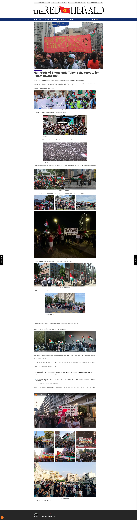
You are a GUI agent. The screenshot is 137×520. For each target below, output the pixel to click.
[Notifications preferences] (2, 517)
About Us (68, 513)
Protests (40, 500)
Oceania (53, 516)
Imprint (58, 513)
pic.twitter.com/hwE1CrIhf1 (86, 372)
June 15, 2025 (55, 366)
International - (36, 516)
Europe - (50, 516)
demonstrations (48, 86)
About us (41, 19)
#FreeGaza (78, 372)
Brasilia (82, 193)
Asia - (45, 516)
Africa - (48, 516)
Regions (63, 19)
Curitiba (67, 193)
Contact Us (74, 513)
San (35, 139)
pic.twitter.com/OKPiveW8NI (40, 363)
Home (35, 19)
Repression (43, 500)
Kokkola (36, 328)
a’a (36, 139)
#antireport (75, 362)
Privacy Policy (63, 513)
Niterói (71, 193)
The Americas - (41, 516)
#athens (93, 362)
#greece (89, 362)
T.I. (34, 78)
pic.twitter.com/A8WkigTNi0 (40, 380)
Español (70, 19)
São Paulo (84, 165)
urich (36, 290)
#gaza (64, 372)
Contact (47, 19)
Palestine (37, 500)
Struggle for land (48, 500)
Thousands (36, 112)
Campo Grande (50, 193)
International (55, 19)
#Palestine (84, 362)
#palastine (68, 372)
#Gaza (80, 362)
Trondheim (37, 261)
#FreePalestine (73, 372)
